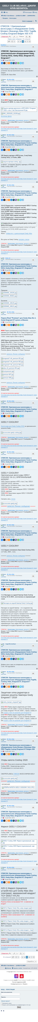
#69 (2, 537)
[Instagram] (16, 976)
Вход (2, 989)
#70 (2, 586)
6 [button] (25, 41)
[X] (4, 63)
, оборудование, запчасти (18, 120)
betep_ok (7, 258)
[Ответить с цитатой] (33, 46)
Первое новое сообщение (15, 39)
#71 (2, 656)
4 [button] (20, 41)
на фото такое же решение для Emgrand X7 (17, 712)
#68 (2, 464)
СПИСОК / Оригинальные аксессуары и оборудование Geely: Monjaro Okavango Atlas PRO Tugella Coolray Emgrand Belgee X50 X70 (18, 30)
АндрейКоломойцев (10, 643)
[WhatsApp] (18, 63)
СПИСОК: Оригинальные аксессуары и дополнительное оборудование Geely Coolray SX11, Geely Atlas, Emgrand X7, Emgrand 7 (18, 54)
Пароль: (3, 997)
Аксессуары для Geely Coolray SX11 (12, 426)
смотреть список (24, 239)
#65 (2, 270)
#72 (2, 683)
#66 (2, 322)
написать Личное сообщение (16, 354)
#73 (2, 751)
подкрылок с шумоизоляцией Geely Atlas (19, 233)
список (13, 499)
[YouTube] (22, 976)
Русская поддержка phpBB (19, 982)
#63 (2, 147)
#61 (2, 60)
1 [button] (14, 41)
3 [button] (18, 41)
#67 (2, 413)
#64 (2, 197)
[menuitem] (5, 12)
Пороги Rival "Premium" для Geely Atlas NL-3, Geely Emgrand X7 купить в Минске (18, 319)
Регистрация (10, 989)
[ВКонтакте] (2, 63)
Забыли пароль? (5, 1001)
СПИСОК (16, 774)
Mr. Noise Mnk (10, 79)
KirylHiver (3, 45)
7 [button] (27, 41)
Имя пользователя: (6, 992)
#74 (2, 817)
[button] (8, 41)
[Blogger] (7, 63)
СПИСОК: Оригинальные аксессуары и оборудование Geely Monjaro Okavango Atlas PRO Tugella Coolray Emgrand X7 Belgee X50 (18, 747)
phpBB (15, 980)
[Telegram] (23, 63)
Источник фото (6, 116)
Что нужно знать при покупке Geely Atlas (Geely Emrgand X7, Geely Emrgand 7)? (19, 129)
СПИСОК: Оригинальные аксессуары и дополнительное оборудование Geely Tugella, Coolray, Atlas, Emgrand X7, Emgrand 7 (19, 680)
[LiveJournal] (14, 63)
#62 (2, 91)
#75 (2, 879)
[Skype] (21, 63)
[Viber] (16, 63)
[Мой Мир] (11, 63)
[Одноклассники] (9, 63)
